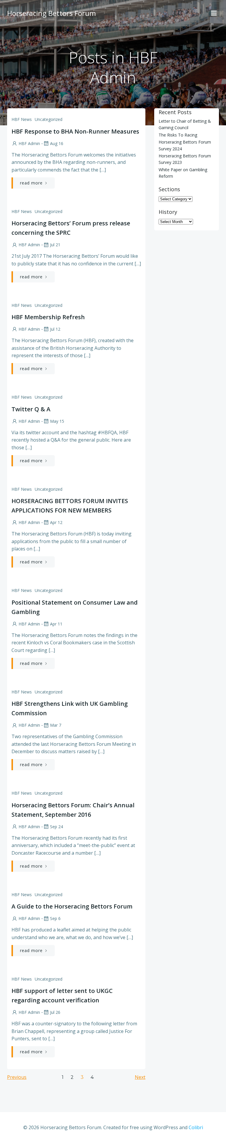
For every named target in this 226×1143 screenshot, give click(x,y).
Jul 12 (55, 329)
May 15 (57, 421)
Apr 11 (56, 624)
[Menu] (214, 13)
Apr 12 (56, 522)
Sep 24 (56, 826)
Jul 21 (55, 244)
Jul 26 (55, 1012)
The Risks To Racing (178, 135)
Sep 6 (55, 918)
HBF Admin (29, 143)
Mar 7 (55, 725)
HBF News (21, 119)
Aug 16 (56, 143)
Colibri (196, 1127)
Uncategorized (48, 119)
